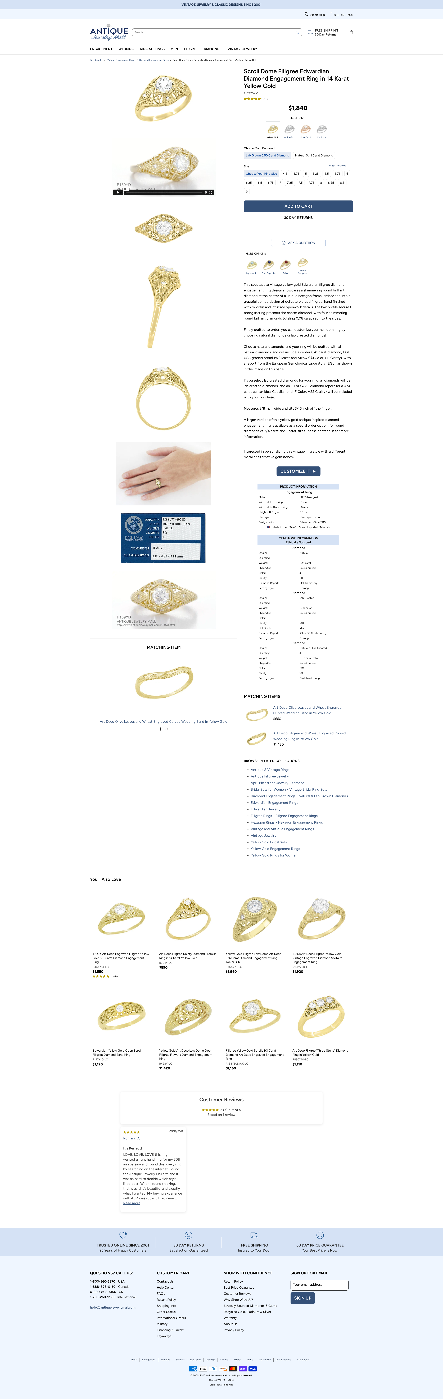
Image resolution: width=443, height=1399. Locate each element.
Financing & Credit (170, 1330)
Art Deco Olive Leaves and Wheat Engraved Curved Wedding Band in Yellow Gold (163, 721)
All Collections (283, 1359)
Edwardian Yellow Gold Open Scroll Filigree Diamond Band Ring (117, 1053)
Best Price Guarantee (239, 1287)
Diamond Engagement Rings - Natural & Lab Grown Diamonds (299, 796)
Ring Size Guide (337, 165)
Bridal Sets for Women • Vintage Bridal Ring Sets (289, 789)
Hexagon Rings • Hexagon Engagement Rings (287, 822)
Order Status (166, 1312)
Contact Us (165, 1281)
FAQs (161, 1294)
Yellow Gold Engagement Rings (275, 849)
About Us (231, 1324)
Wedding (126, 49)
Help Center (165, 1287)
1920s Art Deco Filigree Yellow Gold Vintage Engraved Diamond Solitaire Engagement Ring (317, 958)
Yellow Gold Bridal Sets (269, 842)
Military (162, 1324)
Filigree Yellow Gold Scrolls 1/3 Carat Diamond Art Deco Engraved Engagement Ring (255, 1055)
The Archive (265, 1359)
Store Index (216, 1384)
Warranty (230, 1318)
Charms (224, 1359)
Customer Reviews (237, 1294)
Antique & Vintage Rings (270, 770)
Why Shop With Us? (238, 1300)
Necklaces (195, 1359)
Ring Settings (152, 49)
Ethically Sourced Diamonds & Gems (250, 1306)
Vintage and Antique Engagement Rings (282, 829)
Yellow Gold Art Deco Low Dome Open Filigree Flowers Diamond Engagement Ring (186, 1055)
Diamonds (213, 49)
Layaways (164, 1336)
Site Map (228, 1384)
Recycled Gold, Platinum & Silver (247, 1312)
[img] (131, 1132)
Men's (250, 1359)
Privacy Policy (234, 1330)
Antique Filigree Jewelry (270, 776)
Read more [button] (131, 1203)
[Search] (297, 32)
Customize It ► (299, 471)
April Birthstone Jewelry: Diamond (277, 783)
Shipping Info (166, 1306)
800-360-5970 (343, 15)
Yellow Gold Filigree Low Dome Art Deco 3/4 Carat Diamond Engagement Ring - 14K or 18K (253, 958)
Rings (134, 1359)
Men (174, 49)
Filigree (191, 49)
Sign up (302, 1298)
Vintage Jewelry (242, 49)
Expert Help (316, 14)
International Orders (171, 1318)
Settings (180, 1359)
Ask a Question (300, 243)
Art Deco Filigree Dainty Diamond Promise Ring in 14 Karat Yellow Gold (187, 956)
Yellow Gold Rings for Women (274, 855)
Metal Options (298, 118)
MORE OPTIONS (256, 253)
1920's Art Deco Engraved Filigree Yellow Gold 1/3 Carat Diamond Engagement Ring (121, 958)
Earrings (210, 1359)
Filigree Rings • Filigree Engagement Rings (284, 816)
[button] (252, 99)
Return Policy (166, 1300)
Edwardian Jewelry (266, 809)
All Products (303, 1359)
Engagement (101, 49)
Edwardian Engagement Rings (274, 803)
